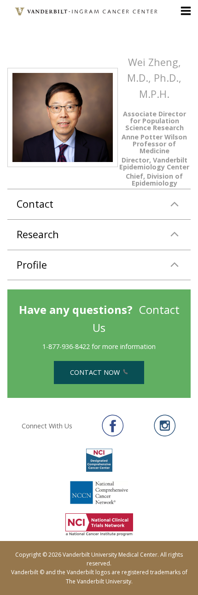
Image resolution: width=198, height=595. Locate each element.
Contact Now (96, 372)
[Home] (87, 11)
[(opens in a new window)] (112, 425)
